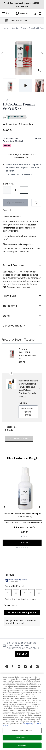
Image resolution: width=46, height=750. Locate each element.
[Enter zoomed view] (39, 70)
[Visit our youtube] (25, 666)
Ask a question (26, 124)
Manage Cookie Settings (22, 730)
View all (38, 138)
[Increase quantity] (24, 190)
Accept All (22, 745)
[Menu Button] (3, 13)
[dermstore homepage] (22, 13)
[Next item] (39, 507)
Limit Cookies (22, 738)
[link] (35, 13)
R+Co (23, 28)
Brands (15, 28)
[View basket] (40, 13)
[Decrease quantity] (7, 190)
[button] (22, 117)
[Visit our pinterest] (37, 666)
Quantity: (8, 184)
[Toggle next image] (42, 53)
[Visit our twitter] (13, 666)
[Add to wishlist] (36, 202)
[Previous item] (5, 507)
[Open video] (25, 85)
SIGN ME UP (22, 654)
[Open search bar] (8, 13)
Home (5, 28)
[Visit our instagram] (19, 666)
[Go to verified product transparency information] (15, 117)
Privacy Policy (27, 723)
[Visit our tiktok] (31, 666)
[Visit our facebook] (7, 666)
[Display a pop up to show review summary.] (34, 527)
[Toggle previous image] (2, 53)
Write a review (10, 124)
